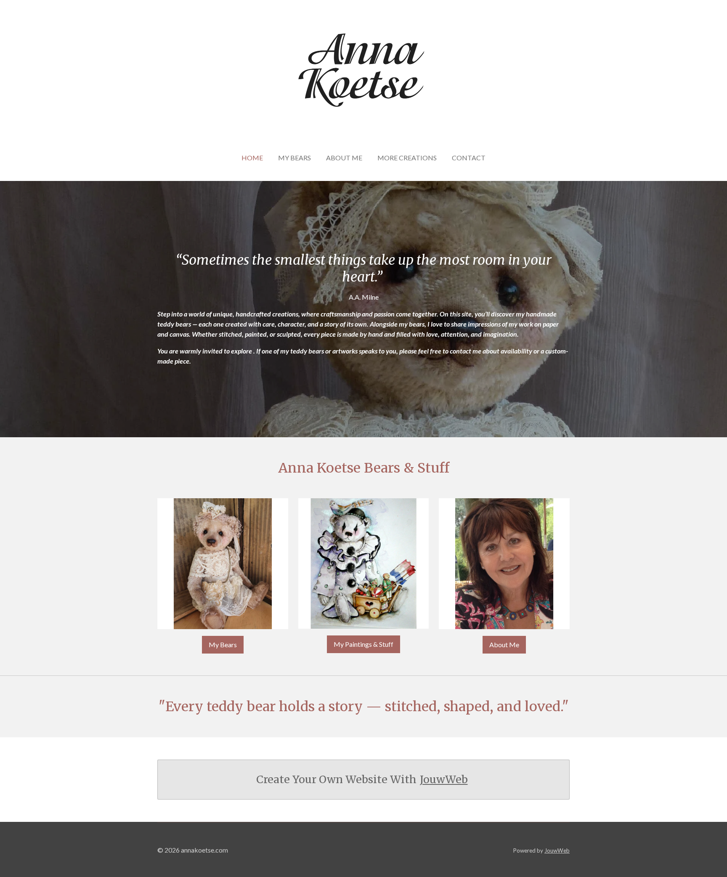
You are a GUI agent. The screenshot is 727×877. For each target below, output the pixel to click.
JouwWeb (444, 779)
